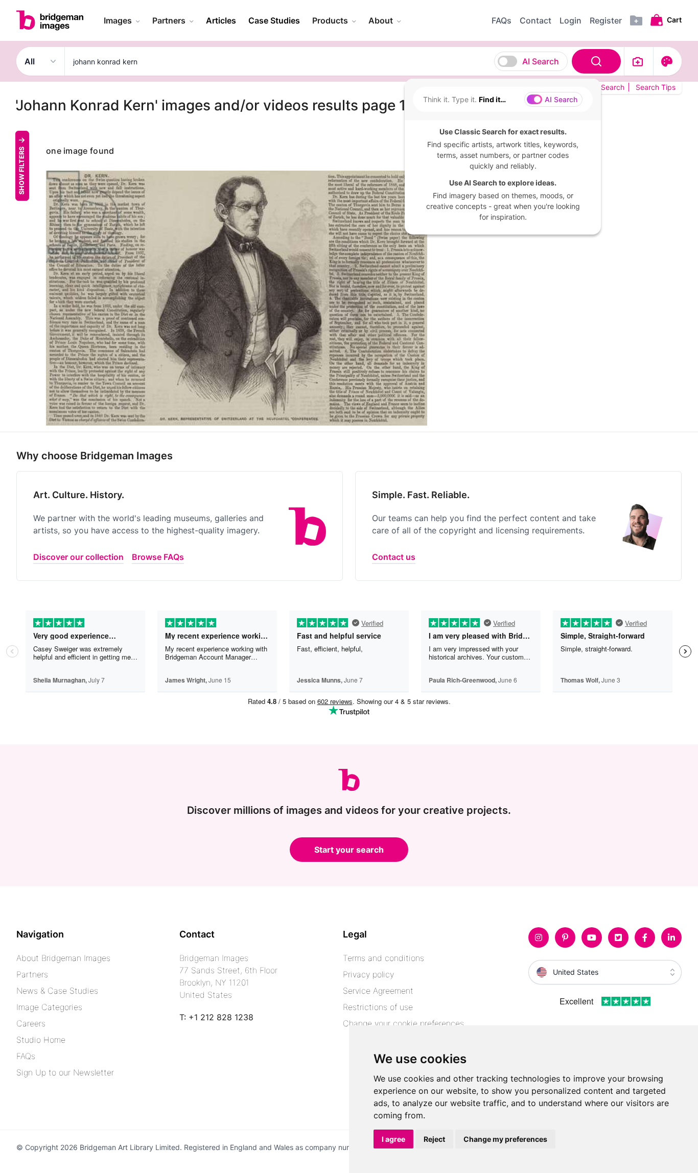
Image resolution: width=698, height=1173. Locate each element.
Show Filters (22, 170)
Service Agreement (378, 991)
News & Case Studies (57, 991)
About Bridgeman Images (63, 958)
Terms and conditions (383, 958)
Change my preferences (505, 1139)
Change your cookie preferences (403, 1023)
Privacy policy (368, 974)
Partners (32, 974)
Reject (434, 1139)
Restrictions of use (378, 1007)
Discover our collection (78, 557)
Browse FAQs (158, 557)
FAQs (25, 1056)
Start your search (349, 849)
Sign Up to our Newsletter (65, 1072)
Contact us (393, 557)
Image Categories (49, 1007)
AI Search (540, 61)
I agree (393, 1139)
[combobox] (344, 61)
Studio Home (40, 1040)
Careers (30, 1023)
